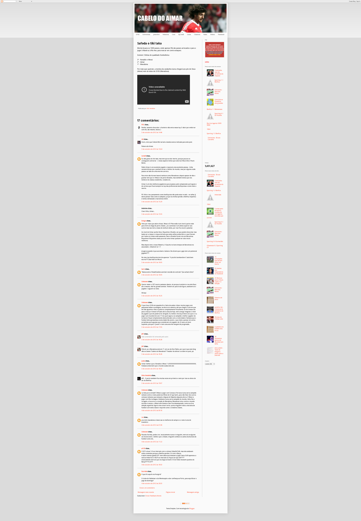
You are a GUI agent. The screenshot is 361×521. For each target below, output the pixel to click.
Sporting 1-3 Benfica (214, 133)
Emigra (143, 221)
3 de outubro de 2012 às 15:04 (151, 149)
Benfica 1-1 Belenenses (214, 109)
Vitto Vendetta (146, 375)
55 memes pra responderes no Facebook (219, 271)
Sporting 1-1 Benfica (219, 81)
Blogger (192, 508)
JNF (142, 334)
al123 (143, 448)
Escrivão (144, 471)
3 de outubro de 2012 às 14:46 (151, 132)
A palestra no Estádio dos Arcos (219, 328)
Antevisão (218, 195)
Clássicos (197, 34)
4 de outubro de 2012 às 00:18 (151, 410)
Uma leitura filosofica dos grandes (219, 101)
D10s (137, 34)
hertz (143, 269)
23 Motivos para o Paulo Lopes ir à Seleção (219, 280)
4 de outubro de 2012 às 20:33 (151, 483)
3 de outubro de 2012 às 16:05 (151, 262)
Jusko (143, 361)
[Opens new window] (214, 57)
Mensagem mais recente (146, 492)
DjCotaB (181, 34)
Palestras (166, 34)
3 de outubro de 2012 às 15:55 (151, 214)
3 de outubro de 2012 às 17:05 (151, 327)
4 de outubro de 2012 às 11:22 (151, 442)
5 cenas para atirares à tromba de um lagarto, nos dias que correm (215, 213)
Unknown (144, 281)
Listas (189, 34)
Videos (212, 34)
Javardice (156, 34)
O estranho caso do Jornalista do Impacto (219, 73)
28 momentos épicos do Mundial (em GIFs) (219, 340)
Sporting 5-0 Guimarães (215, 241)
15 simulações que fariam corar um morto (218, 260)
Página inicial (170, 492)
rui (142, 417)
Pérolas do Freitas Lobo (219, 318)
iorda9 (143, 156)
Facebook (221, 34)
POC (142, 125)
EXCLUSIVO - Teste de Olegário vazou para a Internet (219, 351)
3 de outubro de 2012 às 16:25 (151, 296)
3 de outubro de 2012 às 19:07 (151, 383)
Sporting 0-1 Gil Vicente (219, 114)
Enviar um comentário (147, 488)
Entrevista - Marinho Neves (218, 91)
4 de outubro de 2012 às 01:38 (151, 425)
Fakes (205, 34)
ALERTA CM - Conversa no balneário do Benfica (219, 310)
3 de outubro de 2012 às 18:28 (151, 340)
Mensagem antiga (193, 492)
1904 (208, 129)
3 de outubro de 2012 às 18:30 (151, 369)
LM (142, 139)
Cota (173, 34)
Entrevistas (146, 34)
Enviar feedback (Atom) (153, 496)
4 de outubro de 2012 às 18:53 (151, 465)
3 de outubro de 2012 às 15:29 (151, 202)
